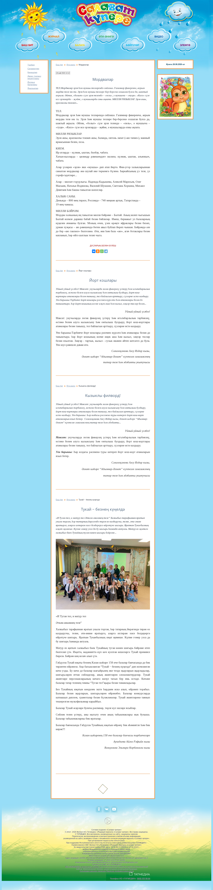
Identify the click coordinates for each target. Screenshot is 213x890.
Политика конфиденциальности (119, 871)
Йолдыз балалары (32, 83)
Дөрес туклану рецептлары (34, 77)
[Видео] (159, 36)
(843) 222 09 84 (143, 878)
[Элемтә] (185, 45)
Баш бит (59, 65)
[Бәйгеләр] (133, 45)
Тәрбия (31, 65)
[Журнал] (54, 36)
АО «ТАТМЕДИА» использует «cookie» (82, 867)
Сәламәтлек (33, 68)
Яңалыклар (33, 88)
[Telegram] (106, 251)
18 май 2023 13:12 (63, 73)
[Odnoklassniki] (99, 812)
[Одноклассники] (98, 251)
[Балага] (80, 45)
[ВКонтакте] (93, 251)
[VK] (106, 812)
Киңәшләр (32, 72)
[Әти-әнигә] (106, 36)
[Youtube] (114, 812)
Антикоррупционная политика (92, 871)
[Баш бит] (27, 45)
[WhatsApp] (102, 251)
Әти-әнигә (71, 65)
